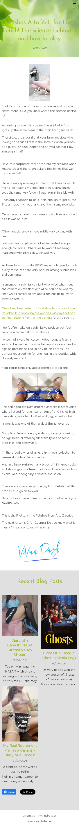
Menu (74, 4)
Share (11, 791)
